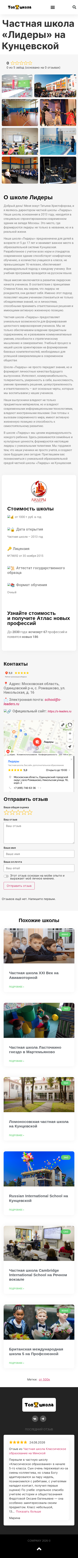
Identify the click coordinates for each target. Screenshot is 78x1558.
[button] (52, 7)
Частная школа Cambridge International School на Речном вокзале (38, 1274)
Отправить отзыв (19, 886)
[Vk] (35, 1419)
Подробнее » (16, 987)
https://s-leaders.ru (59, 711)
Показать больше (28, 1511)
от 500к (44, 1379)
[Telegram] (43, 1419)
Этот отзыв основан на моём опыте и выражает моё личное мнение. (37, 877)
